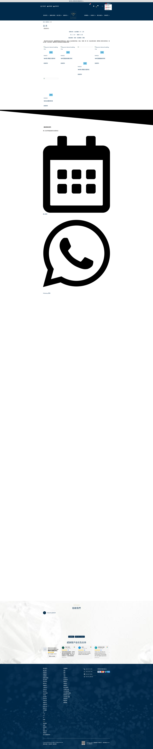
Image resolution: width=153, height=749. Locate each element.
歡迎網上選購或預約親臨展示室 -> (76, 1)
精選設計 (45, 732)
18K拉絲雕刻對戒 (48, 101)
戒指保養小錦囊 (66, 697)
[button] (46, 15)
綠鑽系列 (65, 685)
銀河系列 (45, 691)
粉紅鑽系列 (65, 679)
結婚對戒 (47, 22)
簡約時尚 (45, 683)
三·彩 (44, 714)
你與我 (44, 695)
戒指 (64, 670)
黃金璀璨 (45, 723)
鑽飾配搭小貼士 (66, 695)
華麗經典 (45, 685)
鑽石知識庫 (65, 687)
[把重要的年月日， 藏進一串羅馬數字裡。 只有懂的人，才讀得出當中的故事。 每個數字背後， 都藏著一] (85, 620)
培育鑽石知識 (66, 689)
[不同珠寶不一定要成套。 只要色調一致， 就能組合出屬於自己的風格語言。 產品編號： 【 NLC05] (102, 630)
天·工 (44, 715)
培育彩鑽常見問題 (67, 693)
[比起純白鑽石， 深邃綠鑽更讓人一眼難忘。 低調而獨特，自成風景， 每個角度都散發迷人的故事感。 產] (102, 620)
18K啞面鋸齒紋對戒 (100, 58)
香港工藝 (45, 706)
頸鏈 (64, 672)
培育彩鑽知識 (66, 691)
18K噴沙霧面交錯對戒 (49, 58)
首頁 (44, 22)
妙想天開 (45, 698)
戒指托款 (45, 681)
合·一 (44, 717)
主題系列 (45, 687)
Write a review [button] (52, 656)
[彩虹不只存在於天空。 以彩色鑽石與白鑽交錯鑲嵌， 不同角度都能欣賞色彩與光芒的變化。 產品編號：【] (68, 630)
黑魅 (44, 729)
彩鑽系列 (65, 678)
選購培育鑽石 (45, 678)
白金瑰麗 (45, 710)
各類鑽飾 (65, 668)
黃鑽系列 (65, 683)
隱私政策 (54, 744)
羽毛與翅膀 (45, 693)
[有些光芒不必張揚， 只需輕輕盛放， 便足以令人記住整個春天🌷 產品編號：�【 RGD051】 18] (68, 620)
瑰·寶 (44, 725)
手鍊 (64, 676)
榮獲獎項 (45, 674)
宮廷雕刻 (45, 727)
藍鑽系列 (65, 681)
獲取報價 (65, 702)
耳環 (64, 674)
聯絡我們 (65, 698)
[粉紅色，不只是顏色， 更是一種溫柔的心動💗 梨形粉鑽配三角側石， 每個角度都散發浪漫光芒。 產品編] (51, 620)
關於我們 (45, 668)
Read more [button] (64, 657)
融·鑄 (44, 719)
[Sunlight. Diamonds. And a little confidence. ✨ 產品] (85, 630)
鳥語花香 (45, 689)
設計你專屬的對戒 (46, 734)
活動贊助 (45, 676)
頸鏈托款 (45, 702)
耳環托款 (45, 700)
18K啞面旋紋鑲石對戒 (66, 58)
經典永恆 (45, 708)
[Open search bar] (102, 6)
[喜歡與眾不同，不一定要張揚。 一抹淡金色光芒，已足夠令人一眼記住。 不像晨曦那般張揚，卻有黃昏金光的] (51, 630)
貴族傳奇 (45, 697)
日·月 (44, 721)
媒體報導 (45, 672)
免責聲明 (50, 744)
